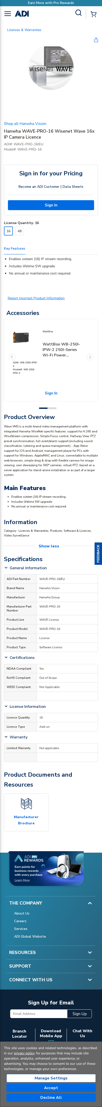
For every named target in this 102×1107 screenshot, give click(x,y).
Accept (51, 1088)
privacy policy (24, 1053)
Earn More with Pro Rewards (37, 2)
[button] (98, 553)
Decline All (51, 1097)
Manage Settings (51, 1078)
